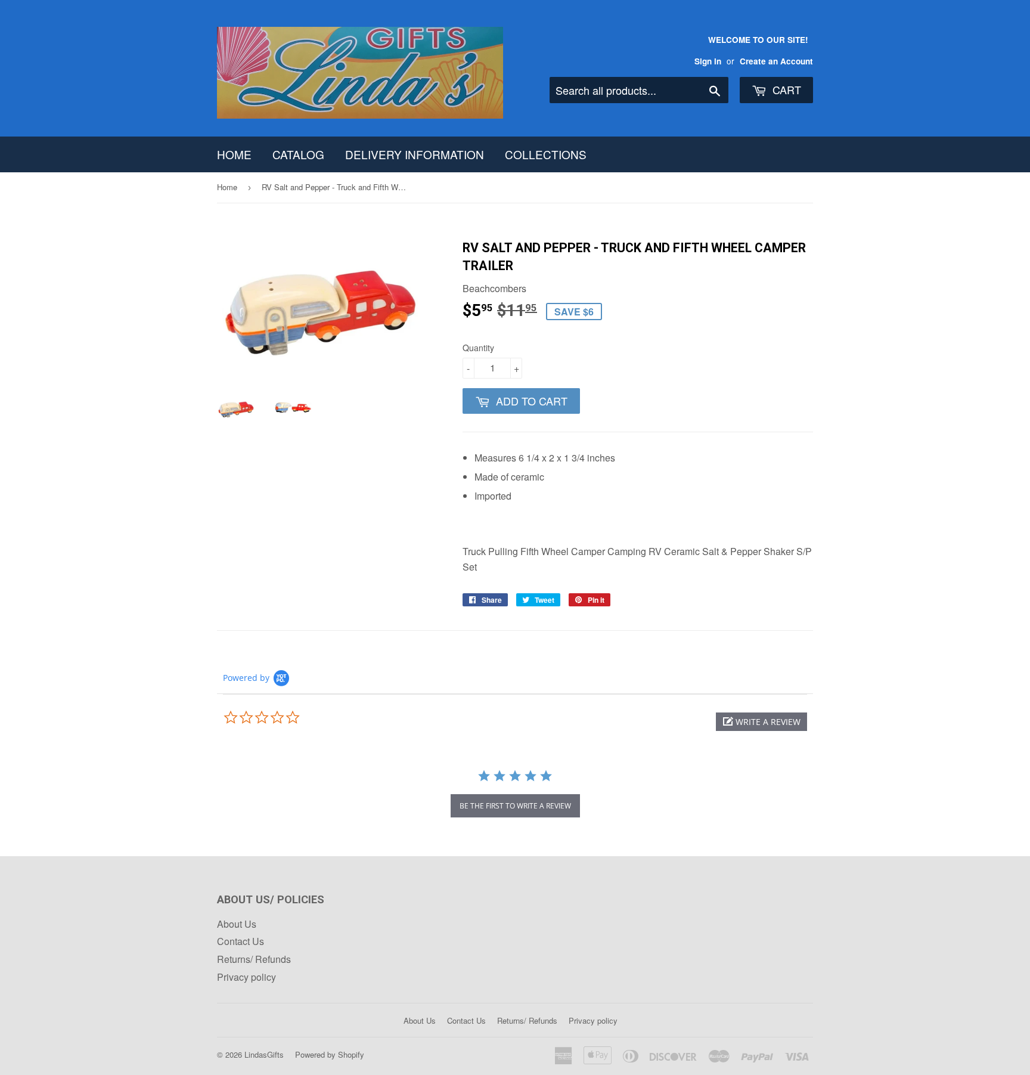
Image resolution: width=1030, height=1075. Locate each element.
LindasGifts (264, 1054)
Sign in (707, 61)
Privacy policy (246, 977)
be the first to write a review (515, 806)
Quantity (478, 348)
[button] (761, 721)
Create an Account (776, 61)
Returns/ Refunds (254, 959)
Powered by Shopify (329, 1054)
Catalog (298, 154)
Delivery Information (414, 154)
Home (234, 154)
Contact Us (240, 941)
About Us (236, 924)
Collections (546, 154)
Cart (785, 89)
